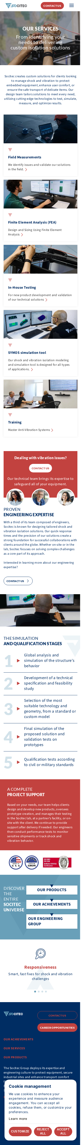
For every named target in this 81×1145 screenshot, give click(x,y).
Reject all (43, 1131)
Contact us (52, 5)
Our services (14, 1048)
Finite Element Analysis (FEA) (32, 222)
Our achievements (18, 1039)
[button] (35, 991)
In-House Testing (22, 287)
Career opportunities (57, 1027)
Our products (15, 1057)
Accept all (63, 1131)
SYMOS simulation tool (27, 352)
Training (15, 422)
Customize (20, 1131)
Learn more (18, 1119)
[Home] (16, 5)
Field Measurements (24, 157)
